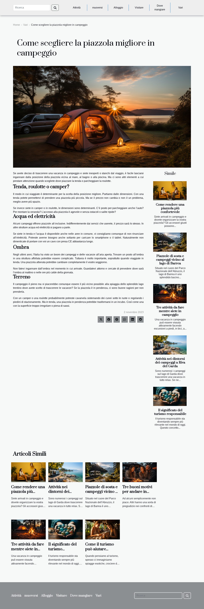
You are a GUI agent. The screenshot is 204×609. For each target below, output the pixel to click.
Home (16, 24)
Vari (180, 7)
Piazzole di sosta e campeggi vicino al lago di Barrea (170, 259)
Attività (76, 7)
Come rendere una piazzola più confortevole (170, 208)
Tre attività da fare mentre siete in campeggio (170, 311)
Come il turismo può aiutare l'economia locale (100, 549)
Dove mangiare (159, 7)
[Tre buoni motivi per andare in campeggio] (139, 472)
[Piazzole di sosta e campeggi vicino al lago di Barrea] (170, 242)
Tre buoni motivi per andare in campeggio (137, 491)
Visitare (139, 7)
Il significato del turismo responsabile (170, 412)
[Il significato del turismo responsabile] (170, 396)
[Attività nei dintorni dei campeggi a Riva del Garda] (170, 345)
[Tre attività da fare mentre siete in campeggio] (170, 293)
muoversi (97, 7)
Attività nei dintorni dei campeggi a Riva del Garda (170, 362)
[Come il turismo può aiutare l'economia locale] (102, 529)
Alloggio (118, 7)
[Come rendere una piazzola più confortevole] (170, 190)
